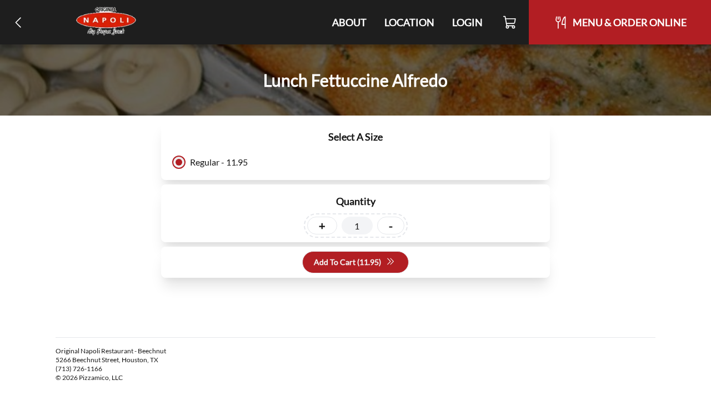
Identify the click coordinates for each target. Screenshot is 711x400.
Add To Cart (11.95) (347, 262)
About (349, 22)
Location (409, 22)
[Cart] (510, 22)
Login (467, 22)
